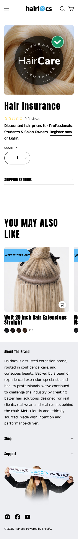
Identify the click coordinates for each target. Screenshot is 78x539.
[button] (62, 9)
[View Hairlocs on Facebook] (17, 517)
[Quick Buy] (62, 305)
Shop (8, 438)
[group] (39, 290)
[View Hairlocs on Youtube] (27, 517)
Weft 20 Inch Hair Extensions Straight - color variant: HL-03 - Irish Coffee (25, 330)
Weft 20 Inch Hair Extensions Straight (35, 320)
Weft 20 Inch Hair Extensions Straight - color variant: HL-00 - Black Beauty (6, 330)
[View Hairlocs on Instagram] (7, 517)
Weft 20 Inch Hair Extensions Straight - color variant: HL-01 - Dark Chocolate (12, 330)
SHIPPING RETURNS (18, 179)
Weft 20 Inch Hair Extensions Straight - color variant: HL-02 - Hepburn (18, 330)
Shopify (46, 529)
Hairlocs (20, 529)
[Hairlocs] (39, 8)
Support (10, 453)
